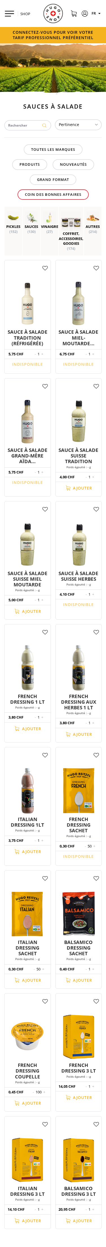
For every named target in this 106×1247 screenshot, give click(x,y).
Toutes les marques (53, 149)
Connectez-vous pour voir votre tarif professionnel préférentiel (53, 35)
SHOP (25, 13)
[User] (85, 14)
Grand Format (53, 179)
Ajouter (82, 488)
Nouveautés (73, 164)
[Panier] (73, 14)
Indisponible (27, 364)
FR (94, 13)
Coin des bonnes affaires (53, 194)
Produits (30, 164)
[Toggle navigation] (9, 13)
